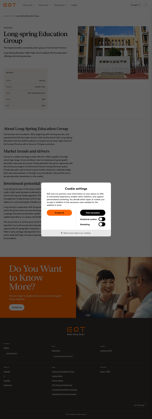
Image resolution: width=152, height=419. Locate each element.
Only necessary (93, 212)
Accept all (59, 212)
